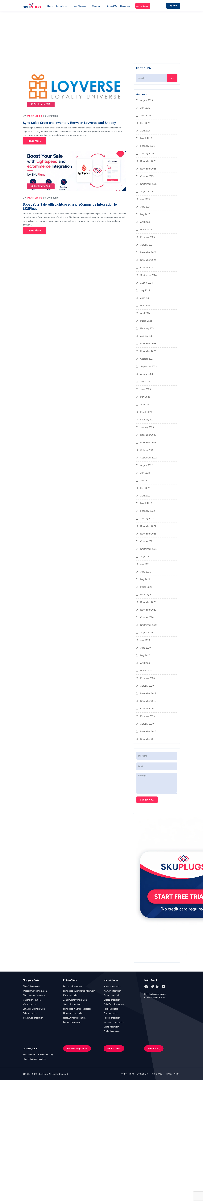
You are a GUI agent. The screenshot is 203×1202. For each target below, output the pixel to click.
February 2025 (147, 237)
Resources (125, 6)
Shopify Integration (31, 986)
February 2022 (147, 511)
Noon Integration (111, 1009)
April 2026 (145, 131)
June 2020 (145, 648)
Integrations (61, 6)
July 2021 (145, 564)
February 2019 (147, 716)
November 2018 (148, 739)
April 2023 (145, 404)
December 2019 (148, 693)
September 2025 (148, 184)
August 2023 (146, 374)
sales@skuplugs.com (156, 994)
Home (50, 6)
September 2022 (148, 458)
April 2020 (145, 663)
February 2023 (147, 420)
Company (96, 6)
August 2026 (146, 100)
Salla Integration (30, 1013)
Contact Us (112, 6)
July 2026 (145, 108)
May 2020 (145, 655)
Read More (34, 140)
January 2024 (147, 336)
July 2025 (145, 199)
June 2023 (145, 389)
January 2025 (147, 245)
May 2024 (145, 305)
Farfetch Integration (112, 995)
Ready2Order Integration (74, 1018)
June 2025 (145, 207)
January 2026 (147, 153)
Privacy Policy (172, 1074)
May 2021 (145, 579)
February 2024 (147, 328)
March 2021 (146, 587)
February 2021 (147, 594)
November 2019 (148, 701)
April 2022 (145, 496)
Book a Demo (142, 6)
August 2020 (146, 632)
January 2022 (147, 518)
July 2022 (145, 473)
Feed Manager (79, 6)
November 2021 (148, 534)
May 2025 (145, 214)
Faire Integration (111, 1013)
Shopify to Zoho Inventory (34, 1059)
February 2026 (147, 146)
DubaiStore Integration (114, 1004)
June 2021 (145, 572)
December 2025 (148, 161)
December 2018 (148, 731)
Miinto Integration (111, 1027)
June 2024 (145, 298)
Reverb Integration (112, 1018)
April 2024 (145, 313)
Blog (131, 1074)
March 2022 (146, 503)
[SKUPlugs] (32, 5)
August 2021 (146, 556)
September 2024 (148, 275)
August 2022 (146, 465)
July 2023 (145, 381)
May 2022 (145, 488)
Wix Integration (29, 1004)
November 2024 (148, 260)
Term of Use (156, 1074)
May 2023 (145, 397)
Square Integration (71, 1004)
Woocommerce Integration (35, 991)
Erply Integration (70, 995)
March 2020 (146, 670)
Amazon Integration (112, 986)
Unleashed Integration (73, 1013)
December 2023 (148, 343)
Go (172, 77)
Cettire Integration (111, 1031)
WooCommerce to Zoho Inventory (38, 1054)
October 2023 (147, 359)
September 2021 (148, 549)
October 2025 (147, 176)
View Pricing (153, 1048)
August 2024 (146, 283)
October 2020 (147, 617)
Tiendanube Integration (33, 1018)
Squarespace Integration (34, 1009)
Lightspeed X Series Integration (77, 1009)
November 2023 (148, 351)
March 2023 (146, 412)
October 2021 (147, 541)
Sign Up (173, 5)
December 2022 (148, 435)
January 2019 (147, 724)
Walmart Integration (112, 991)
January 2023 (147, 427)
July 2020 (145, 640)
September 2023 (148, 366)
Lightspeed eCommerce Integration (79, 991)
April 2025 (145, 222)
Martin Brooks (34, 115)
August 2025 (146, 191)
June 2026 (145, 115)
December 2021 (148, 526)
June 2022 (145, 480)
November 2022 (148, 442)
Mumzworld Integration (114, 1022)
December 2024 (148, 252)
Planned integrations (77, 1048)
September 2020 (148, 625)
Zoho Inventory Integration (75, 1000)
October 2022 (147, 450)
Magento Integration (32, 1000)
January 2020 (147, 686)
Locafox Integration (71, 1022)
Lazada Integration (112, 1000)
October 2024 (147, 267)
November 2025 (148, 169)
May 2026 (145, 123)
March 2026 (146, 138)
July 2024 (145, 290)
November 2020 (148, 610)
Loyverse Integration (72, 986)
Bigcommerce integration (34, 995)
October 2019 (147, 708)
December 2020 (148, 602)
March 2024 (146, 321)
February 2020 (147, 678)
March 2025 (146, 229)
